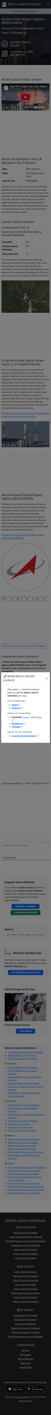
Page (25, 717)
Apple (15, 704)
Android (16, 708)
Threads (16, 726)
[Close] (47, 678)
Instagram (17, 723)
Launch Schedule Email (24, 735)
